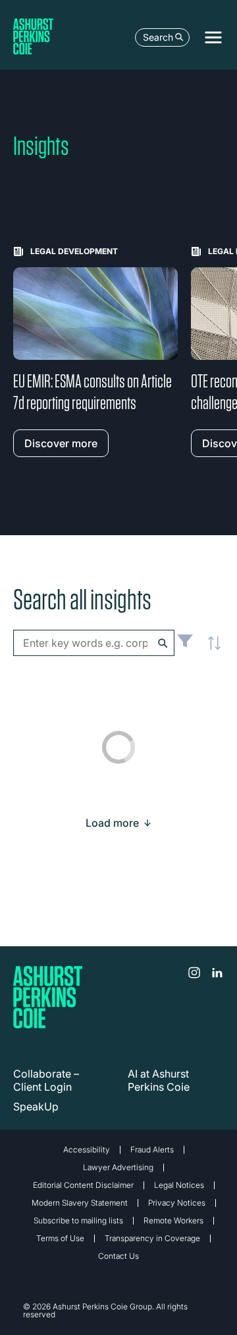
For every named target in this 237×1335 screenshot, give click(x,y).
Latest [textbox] (211, 650)
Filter (185, 646)
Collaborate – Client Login (46, 1080)
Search (158, 37)
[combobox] (93, 643)
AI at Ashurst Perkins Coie (159, 1080)
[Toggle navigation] (213, 37)
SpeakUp (36, 1106)
